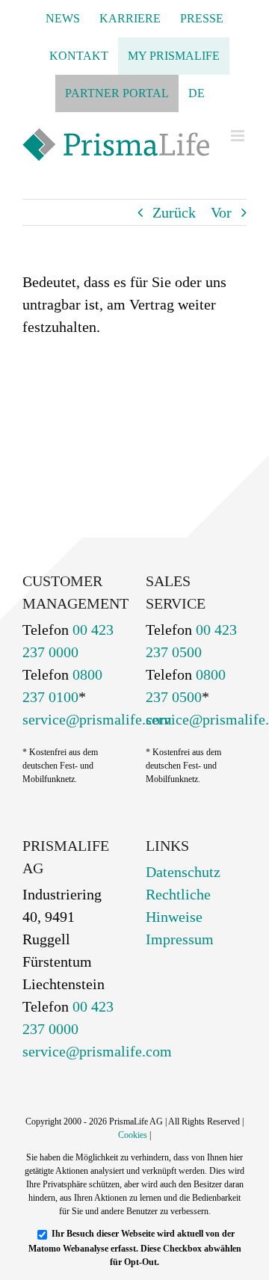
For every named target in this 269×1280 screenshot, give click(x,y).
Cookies (132, 1135)
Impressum (180, 939)
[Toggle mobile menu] (239, 136)
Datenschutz (183, 872)
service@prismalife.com (97, 719)
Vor (221, 212)
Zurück (174, 212)
